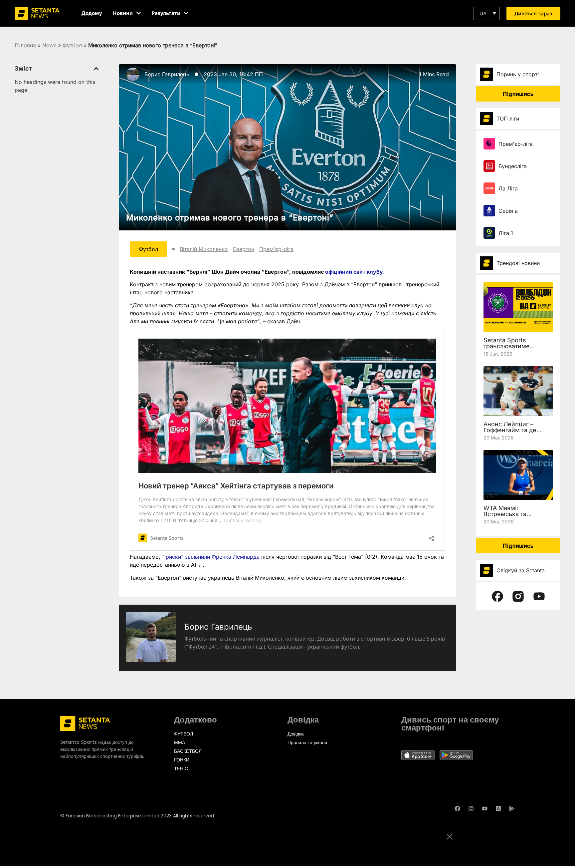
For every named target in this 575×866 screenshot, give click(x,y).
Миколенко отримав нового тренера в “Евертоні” (229, 217)
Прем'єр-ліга (276, 249)
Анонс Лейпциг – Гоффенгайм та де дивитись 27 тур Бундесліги (509, 433)
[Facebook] (457, 808)
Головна (25, 45)
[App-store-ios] (498, 808)
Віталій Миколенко (204, 249)
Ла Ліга (508, 188)
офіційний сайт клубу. (355, 271)
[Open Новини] (138, 13)
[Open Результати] (186, 13)
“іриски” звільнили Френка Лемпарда (211, 556)
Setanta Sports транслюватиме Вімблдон (506, 346)
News (49, 45)
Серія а (508, 210)
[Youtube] (484, 808)
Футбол (72, 45)
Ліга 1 (505, 233)
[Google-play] (512, 808)
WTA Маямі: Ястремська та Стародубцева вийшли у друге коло (516, 516)
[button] (486, 13)
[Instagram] (471, 808)
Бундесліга (512, 166)
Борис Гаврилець (166, 74)
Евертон (243, 249)
